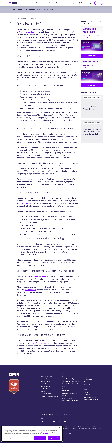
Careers (86, 392)
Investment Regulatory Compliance (69, 390)
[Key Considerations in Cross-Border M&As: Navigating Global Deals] (92, 131)
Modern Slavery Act (90, 397)
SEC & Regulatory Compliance (71, 381)
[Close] (60, 428)
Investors (87, 384)
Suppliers (87, 395)
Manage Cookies (11, 438)
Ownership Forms (46, 393)
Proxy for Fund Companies (70, 400)
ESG (63, 386)
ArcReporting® (45, 381)
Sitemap (69, 433)
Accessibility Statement (91, 399)
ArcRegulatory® (45, 386)
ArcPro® (43, 384)
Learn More (92, 55)
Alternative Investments (69, 393)
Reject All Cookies (40, 438)
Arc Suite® (44, 379)
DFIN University (88, 379)
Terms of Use (92, 427)
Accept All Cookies (54, 438)
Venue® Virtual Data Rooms (49, 396)
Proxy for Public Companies (70, 384)
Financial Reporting (68, 379)
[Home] (13, 3)
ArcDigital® (44, 389)
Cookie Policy (45, 433)
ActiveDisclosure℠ (46, 376)
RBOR (64, 395)
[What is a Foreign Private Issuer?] (92, 106)
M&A (63, 376)
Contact (98, 3)
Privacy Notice (74, 427)
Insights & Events (89, 377)
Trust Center (88, 382)
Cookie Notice (82, 427)
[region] (32, 434)
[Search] (73, 3)
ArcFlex (43, 391)
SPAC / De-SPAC (67, 398)
